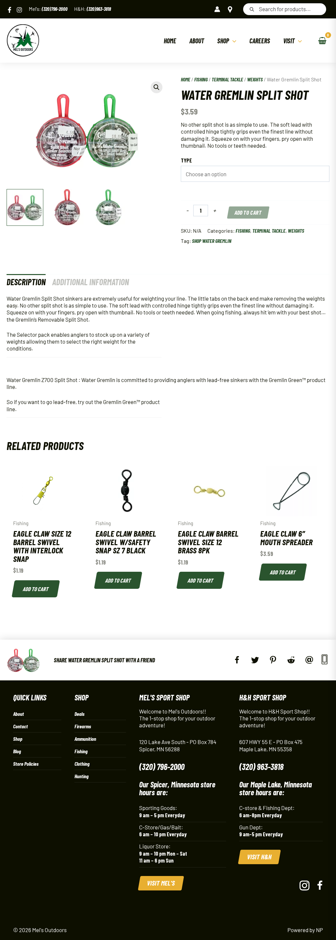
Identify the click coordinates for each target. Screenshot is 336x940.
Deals (79, 714)
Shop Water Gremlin (211, 241)
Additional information (90, 282)
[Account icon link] (217, 9)
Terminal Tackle (227, 79)
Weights (255, 79)
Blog (17, 751)
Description (26, 282)
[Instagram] (19, 10)
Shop (17, 739)
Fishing (201, 79)
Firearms (82, 726)
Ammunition (85, 739)
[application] (232, 41)
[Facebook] (9, 10)
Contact (20, 726)
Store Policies (25, 763)
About (18, 714)
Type (186, 160)
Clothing (82, 763)
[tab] (26, 281)
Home (185, 79)
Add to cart (248, 212)
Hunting (81, 776)
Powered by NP (305, 930)
